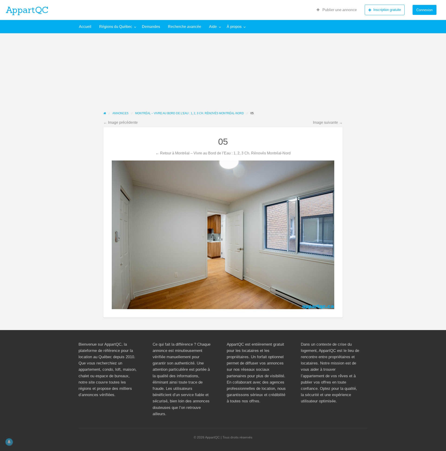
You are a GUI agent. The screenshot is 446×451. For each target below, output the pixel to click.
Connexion (424, 10)
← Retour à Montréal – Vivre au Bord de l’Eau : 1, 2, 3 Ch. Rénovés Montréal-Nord (223, 153)
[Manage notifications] (9, 442)
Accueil (85, 27)
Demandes (151, 27)
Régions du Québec (115, 27)
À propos (234, 27)
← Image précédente (120, 122)
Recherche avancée (184, 27)
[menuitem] (337, 10)
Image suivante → (328, 122)
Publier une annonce (339, 10)
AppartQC (27, 9)
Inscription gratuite (387, 10)
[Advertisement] (223, 68)
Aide (213, 27)
